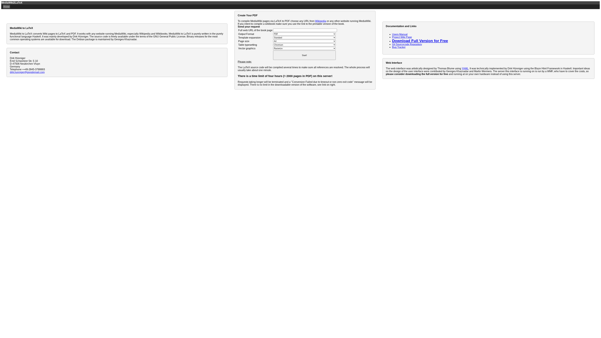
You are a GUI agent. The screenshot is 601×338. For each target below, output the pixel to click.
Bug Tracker (399, 47)
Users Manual (400, 34)
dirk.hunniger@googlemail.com (27, 72)
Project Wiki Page (402, 37)
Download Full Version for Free (420, 41)
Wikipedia (320, 21)
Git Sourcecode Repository (407, 44)
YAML (465, 68)
